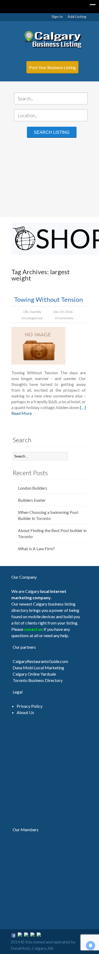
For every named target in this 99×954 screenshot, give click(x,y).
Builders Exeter (32, 500)
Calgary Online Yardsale (34, 673)
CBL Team (30, 312)
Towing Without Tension (48, 299)
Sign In (57, 16)
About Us (25, 712)
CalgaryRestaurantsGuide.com (40, 661)
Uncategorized (32, 318)
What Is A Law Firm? (36, 548)
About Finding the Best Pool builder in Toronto (52, 533)
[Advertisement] (49, 178)
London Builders (32, 487)
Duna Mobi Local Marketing (38, 667)
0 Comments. (64, 318)
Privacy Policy (30, 706)
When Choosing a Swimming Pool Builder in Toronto (48, 515)
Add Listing (77, 16)
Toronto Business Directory (38, 680)
